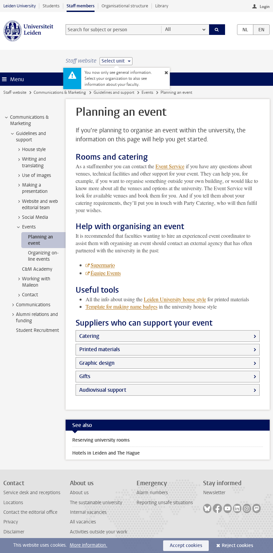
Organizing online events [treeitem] (43, 256)
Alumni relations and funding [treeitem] (37, 317)
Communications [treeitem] (33, 305)
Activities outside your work (98, 532)
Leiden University (19, 6)
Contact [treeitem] (30, 295)
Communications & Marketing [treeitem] (29, 120)
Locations (13, 502)
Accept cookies (186, 545)
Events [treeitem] (29, 227)
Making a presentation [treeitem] (35, 188)
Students (51, 6)
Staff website (14, 92)
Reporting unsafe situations (164, 502)
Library (161, 6)
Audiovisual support (102, 389)
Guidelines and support (114, 92)
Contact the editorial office (30, 512)
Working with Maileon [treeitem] (36, 282)
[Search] (217, 29)
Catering (89, 336)
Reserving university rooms (101, 440)
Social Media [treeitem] (35, 217)
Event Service (169, 166)
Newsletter (214, 492)
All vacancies (83, 522)
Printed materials (99, 349)
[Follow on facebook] (217, 508)
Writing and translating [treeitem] (34, 162)
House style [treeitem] (34, 149)
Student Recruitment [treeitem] (37, 330)
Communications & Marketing (60, 92)
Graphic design (97, 362)
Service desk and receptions (31, 492)
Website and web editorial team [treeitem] (40, 204)
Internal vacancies (88, 512)
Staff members (81, 6)
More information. (88, 545)
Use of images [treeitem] (36, 175)
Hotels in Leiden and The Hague (106, 453)
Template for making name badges (121, 306)
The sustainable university (96, 502)
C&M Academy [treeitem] (37, 269)
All (168, 29)
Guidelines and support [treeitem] (31, 136)
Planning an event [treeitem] (40, 240)
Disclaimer (13, 532)
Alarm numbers (152, 492)
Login (265, 6)
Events (147, 92)
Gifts (84, 376)
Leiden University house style (175, 299)
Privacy (10, 522)
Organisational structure (125, 6)
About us (79, 492)
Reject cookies (237, 545)
